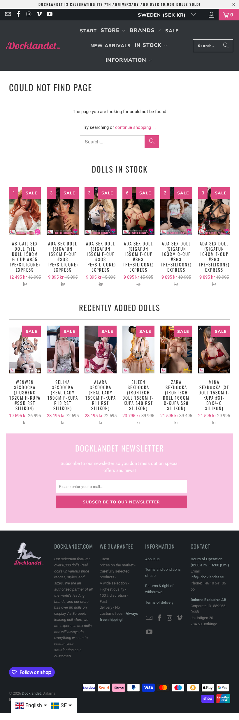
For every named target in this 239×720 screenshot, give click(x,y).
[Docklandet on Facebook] (18, 14)
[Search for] (226, 45)
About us (152, 559)
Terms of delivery (159, 602)
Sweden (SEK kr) (162, 15)
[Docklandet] (33, 46)
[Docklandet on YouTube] (49, 14)
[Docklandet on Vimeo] (39, 14)
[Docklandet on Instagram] (28, 14)
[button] (113, 30)
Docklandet (31, 693)
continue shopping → (136, 127)
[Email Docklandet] (7, 14)
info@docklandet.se (207, 577)
